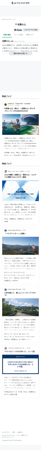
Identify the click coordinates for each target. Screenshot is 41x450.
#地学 (6, 221)
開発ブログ (24, 435)
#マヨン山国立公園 (10, 394)
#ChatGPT (17, 155)
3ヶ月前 (27, 171)
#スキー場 (17, 334)
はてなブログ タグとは (8, 435)
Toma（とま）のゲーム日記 (16, 171)
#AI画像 (7, 152)
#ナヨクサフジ (20, 336)
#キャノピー (8, 278)
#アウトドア (8, 272)
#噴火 (18, 152)
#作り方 (32, 152)
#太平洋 (15, 280)
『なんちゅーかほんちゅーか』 (16, 348)
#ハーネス (21, 275)
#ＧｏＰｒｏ (30, 275)
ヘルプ (18, 435)
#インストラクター (10, 275)
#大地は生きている (10, 392)
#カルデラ (29, 219)
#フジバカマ (30, 336)
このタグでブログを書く (31, 30)
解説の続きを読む (19, 53)
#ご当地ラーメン (24, 339)
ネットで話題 (18, 35)
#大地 (20, 392)
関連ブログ (30, 35)
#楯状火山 (21, 219)
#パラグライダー (19, 272)
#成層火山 (24, 152)
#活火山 (16, 278)
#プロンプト (8, 155)
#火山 (13, 152)
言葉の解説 (7, 35)
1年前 (24, 230)
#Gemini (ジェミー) (28, 155)
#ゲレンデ (25, 334)
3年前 (28, 348)
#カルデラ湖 (24, 278)
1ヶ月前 (17, 105)
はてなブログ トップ (10, 19)
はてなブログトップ (7, 437)
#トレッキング (9, 336)
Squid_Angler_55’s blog (14, 230)
